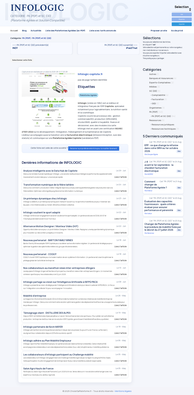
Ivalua (149, 213)
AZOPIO (150, 174)
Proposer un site (159, 30)
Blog (24, 30)
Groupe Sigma (152, 154)
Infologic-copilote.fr (90, 74)
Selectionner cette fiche (22, 60)
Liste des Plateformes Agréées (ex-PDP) (65, 30)
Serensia (150, 233)
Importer (182, 24)
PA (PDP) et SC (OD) (41, 38)
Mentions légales (123, 391)
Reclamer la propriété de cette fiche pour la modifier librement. (93, 148)
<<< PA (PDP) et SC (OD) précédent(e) (30, 46)
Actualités (36, 30)
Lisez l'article (120, 177)
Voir (182, 14)
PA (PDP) (26, 38)
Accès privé (177, 30)
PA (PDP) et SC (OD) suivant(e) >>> (121, 46)
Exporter (182, 19)
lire (179, 151)
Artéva (149, 191)
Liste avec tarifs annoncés (102, 30)
